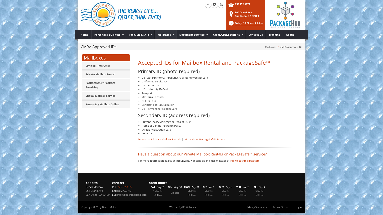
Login (299, 207)
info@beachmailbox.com (245, 160)
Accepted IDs (155, 62)
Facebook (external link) (208, 5)
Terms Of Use (280, 207)
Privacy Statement (257, 207)
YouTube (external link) (221, 5)
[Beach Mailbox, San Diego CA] (121, 14)
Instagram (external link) (215, 5)
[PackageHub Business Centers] (285, 14)
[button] (245, 24)
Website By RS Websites (182, 207)
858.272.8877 (242, 4)
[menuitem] (84, 34)
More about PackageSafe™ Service (205, 139)
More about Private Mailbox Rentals (159, 139)
